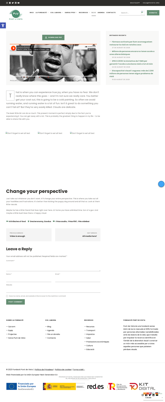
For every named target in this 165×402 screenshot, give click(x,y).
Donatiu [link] (153, 13)
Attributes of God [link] (17, 221)
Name (9, 274)
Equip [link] (10, 330)
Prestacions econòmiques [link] (97, 341)
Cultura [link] (89, 345)
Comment (10, 261)
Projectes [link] (12, 334)
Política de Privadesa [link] (44, 369)
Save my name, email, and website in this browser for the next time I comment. (37, 296)
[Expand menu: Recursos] (89, 12)
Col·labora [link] (55, 12)
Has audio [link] (62, 221)
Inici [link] (32, 12)
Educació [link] (90, 349)
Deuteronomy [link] (36, 221)
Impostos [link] (90, 334)
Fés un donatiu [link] (53, 334)
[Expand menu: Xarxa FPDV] (76, 12)
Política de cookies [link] (63, 369)
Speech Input (143, 13)
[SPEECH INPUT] (132, 13)
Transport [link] (90, 330)
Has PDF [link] (73, 221)
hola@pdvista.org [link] (151, 3)
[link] (3, 25)
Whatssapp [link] (135, 3)
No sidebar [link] (84, 221)
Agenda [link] (101, 12)
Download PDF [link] (55, 37)
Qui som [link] (11, 326)
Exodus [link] (47, 221)
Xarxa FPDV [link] (70, 12)
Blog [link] (94, 12)
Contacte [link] (111, 12)
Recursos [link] (83, 12)
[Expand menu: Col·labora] (62, 12)
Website (9, 285)
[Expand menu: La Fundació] (48, 12)
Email (57, 274)
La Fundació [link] (41, 12)
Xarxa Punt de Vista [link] (16, 338)
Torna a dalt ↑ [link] (79, 369)
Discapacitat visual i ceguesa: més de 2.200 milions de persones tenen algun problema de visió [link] (131, 73)
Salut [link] (88, 338)
